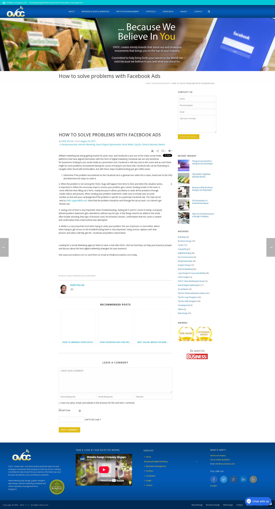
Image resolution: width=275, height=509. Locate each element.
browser (62, 276)
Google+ (213, 486)
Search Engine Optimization (108, 144)
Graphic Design (184, 265)
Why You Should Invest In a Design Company (203, 215)
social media (89, 276)
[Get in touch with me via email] (72, 289)
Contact (198, 11)
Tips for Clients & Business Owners (149, 144)
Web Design (183, 313)
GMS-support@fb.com (76, 200)
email (69, 276)
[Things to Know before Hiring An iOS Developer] (183, 165)
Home (148, 83)
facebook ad (78, 276)
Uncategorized (184, 305)
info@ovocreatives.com (16, 2)
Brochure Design (184, 241)
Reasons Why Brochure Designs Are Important (202, 188)
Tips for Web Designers (187, 301)
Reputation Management (127, 11)
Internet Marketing (86, 144)
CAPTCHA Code (92, 419)
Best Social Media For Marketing (154, 342)
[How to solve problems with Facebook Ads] (115, 107)
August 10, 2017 (88, 141)
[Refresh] (79, 410)
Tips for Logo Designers (187, 297)
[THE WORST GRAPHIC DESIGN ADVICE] (183, 178)
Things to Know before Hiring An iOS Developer (202, 162)
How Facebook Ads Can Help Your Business (116, 342)
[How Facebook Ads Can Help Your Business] (116, 324)
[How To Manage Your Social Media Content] (78, 324)
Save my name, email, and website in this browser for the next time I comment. (98, 402)
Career (180, 245)
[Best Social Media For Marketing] (153, 324)
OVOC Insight (183, 277)
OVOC (27, 505)
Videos (180, 309)
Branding (181, 237)
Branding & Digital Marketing (95, 11)
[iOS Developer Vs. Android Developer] (183, 205)
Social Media (127, 144)
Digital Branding (184, 253)
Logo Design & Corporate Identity (191, 273)
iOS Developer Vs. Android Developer (200, 201)
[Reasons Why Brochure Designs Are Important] (183, 192)
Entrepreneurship (161, 83)
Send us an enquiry (218, 455)
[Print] (152, 150)
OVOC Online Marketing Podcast (191, 281)
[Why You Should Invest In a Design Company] (183, 218)
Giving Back (168, 11)
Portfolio (151, 11)
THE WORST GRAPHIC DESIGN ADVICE (201, 175)
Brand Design (197, 505)
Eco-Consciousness (186, 257)
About (72, 11)
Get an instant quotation (220, 459)
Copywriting (183, 249)
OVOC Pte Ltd (67, 141)
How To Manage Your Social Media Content (78, 342)
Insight (183, 11)
